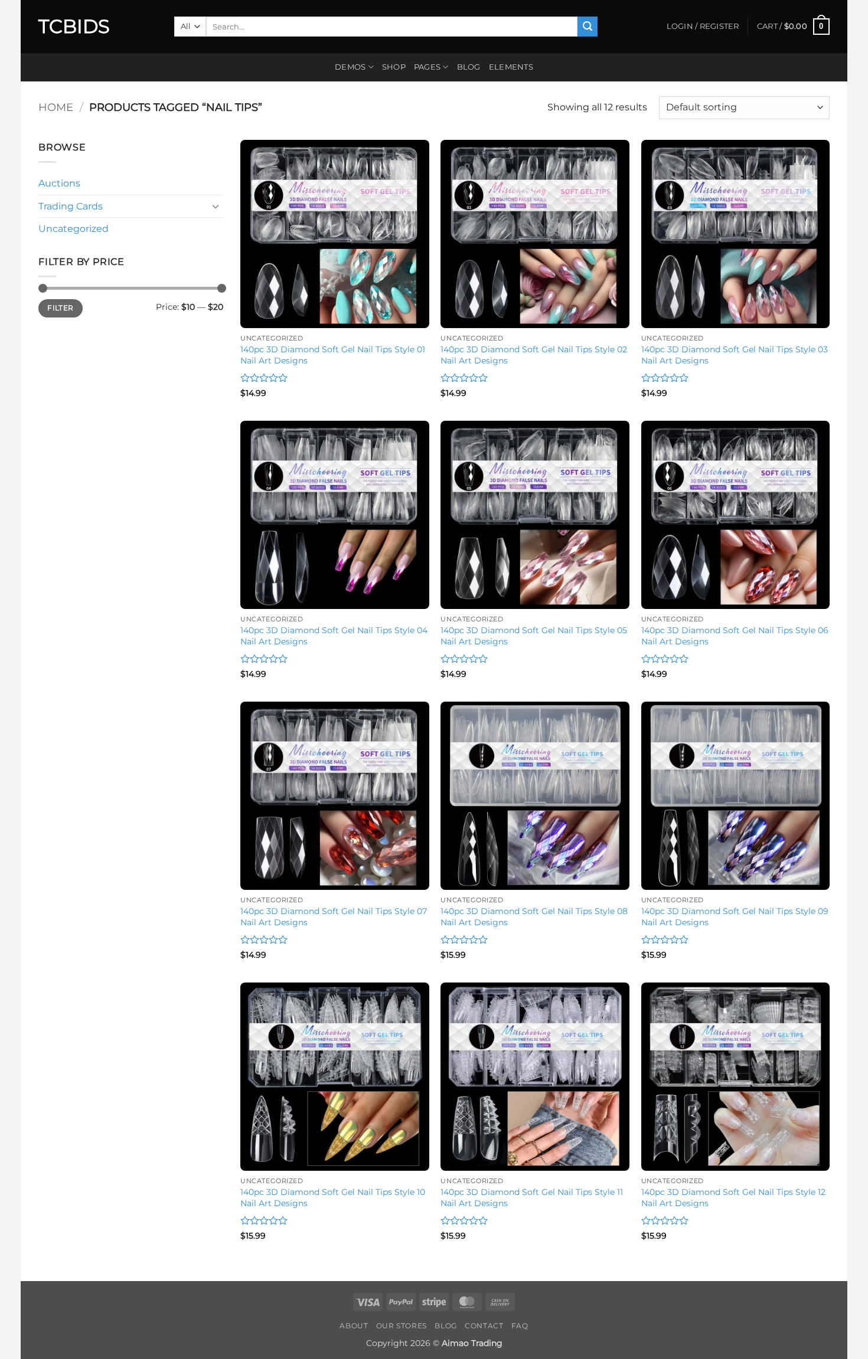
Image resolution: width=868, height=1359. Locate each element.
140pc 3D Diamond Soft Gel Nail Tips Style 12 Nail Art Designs (733, 1198)
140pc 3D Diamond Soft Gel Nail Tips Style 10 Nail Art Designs (332, 1198)
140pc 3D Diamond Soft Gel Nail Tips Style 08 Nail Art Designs (534, 917)
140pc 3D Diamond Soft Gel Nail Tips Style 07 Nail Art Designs (333, 917)
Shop (394, 67)
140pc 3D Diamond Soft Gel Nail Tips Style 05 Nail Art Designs (533, 636)
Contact (484, 1325)
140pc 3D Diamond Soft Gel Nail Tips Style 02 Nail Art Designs (533, 355)
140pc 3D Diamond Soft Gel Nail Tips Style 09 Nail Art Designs (734, 917)
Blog (469, 67)
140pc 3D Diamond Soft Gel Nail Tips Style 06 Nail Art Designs (734, 636)
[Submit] (587, 27)
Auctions (59, 183)
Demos (350, 67)
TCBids (74, 26)
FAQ (519, 1325)
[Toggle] (216, 206)
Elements (511, 67)
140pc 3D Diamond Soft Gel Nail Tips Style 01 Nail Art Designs (332, 355)
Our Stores (401, 1325)
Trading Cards (70, 206)
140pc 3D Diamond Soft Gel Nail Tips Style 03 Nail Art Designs (734, 355)
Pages (427, 67)
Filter (60, 307)
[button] (793, 26)
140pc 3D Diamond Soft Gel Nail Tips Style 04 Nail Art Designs (334, 636)
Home (55, 107)
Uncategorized (73, 228)
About (354, 1325)
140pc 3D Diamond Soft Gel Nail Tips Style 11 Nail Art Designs (531, 1198)
